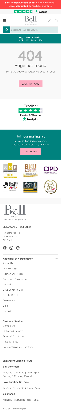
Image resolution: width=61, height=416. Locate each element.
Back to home (30, 83)
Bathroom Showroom (15, 279)
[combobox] (30, 30)
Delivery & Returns (13, 330)
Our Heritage (10, 268)
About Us (8, 263)
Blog (5, 305)
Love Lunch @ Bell (13, 289)
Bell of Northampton (17, 409)
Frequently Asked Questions (18, 346)
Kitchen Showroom (13, 273)
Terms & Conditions (13, 336)
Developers (9, 300)
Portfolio (7, 311)
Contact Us (9, 325)
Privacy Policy (10, 341)
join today (30, 151)
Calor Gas (8, 284)
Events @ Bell (10, 295)
